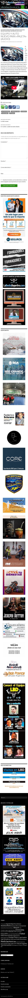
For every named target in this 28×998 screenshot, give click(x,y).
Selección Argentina (22, 943)
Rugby (9, 943)
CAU (20, 927)
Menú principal (26, 7)
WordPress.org (4, 989)
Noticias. (12, 941)
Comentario (4, 142)
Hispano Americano (4, 937)
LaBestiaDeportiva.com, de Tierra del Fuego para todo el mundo (11, 7)
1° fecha (2, 923)
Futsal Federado (16, 934)
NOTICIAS (19, 31)
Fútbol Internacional (6, 935)
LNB (11, 939)
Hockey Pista (13, 937)
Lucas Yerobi (16, 939)
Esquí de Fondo (4, 931)
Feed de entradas (5, 984)
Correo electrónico (6, 167)
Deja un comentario (17, 41)
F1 (7, 931)
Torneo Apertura (15, 945)
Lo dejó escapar (5, 120)
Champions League (4, 930)
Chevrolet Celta (15, 111)
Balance (11, 927)
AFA (5, 923)
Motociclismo (23, 939)
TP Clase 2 (12, 113)
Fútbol (22, 933)
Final (17, 931)
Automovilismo (5, 111)
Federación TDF (12, 931)
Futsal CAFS (10, 933)
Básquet (16, 927)
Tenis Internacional (6, 945)
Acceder (3, 981)
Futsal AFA (4, 934)
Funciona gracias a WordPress (7, 996)
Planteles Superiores (21, 941)
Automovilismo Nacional (8, 29)
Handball (14, 935)
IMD (18, 937)
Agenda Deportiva (11, 924)
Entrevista (14, 31)
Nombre (3, 161)
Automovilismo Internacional (18, 925)
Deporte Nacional (5, 31)
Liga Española (23, 937)
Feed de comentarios (6, 986)
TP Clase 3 (25, 945)
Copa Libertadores (11, 930)
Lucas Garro (5, 113)
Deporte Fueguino (20, 29)
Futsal (19, 931)
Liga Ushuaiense (5, 939)
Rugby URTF (14, 943)
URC (1, 946)
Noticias (5, 941)
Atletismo (19, 924)
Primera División (4, 943)
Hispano (18, 935)
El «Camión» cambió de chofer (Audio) (10, 125)
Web (2, 173)
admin (10, 41)
